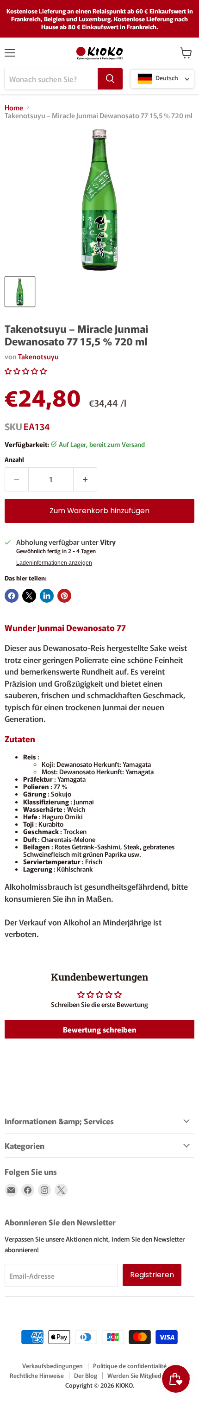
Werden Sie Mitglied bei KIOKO (148, 1375)
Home (14, 107)
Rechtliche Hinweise (37, 1375)
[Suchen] (110, 78)
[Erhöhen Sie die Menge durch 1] (85, 479)
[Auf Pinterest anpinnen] (64, 596)
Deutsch (166, 78)
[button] (26, 371)
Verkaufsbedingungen (52, 1365)
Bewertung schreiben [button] (100, 1029)
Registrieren (152, 1274)
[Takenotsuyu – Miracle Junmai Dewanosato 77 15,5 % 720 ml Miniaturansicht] (20, 291)
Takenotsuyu (38, 356)
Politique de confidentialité (130, 1365)
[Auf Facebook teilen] (12, 596)
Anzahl (14, 459)
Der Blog (85, 1375)
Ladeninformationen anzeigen (54, 563)
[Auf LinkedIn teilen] (47, 596)
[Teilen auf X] (29, 596)
